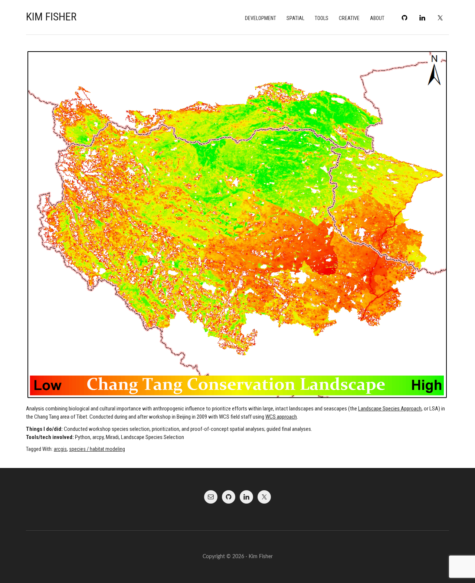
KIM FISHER (51, 16)
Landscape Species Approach (390, 408)
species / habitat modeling (97, 449)
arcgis (60, 449)
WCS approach (281, 416)
